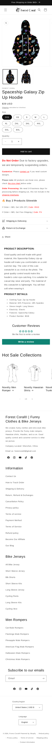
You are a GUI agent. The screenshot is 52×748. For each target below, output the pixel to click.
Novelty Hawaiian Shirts (33, 389)
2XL (17, 123)
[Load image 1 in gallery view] (10, 76)
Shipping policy (42, 738)
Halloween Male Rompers (18, 653)
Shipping (5, 107)
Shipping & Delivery (15, 489)
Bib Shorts (10, 577)
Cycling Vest (11, 609)
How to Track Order (15, 482)
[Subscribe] (43, 678)
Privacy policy (12, 508)
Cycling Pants (12, 596)
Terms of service (13, 514)
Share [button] (8, 237)
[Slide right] (32, 399)
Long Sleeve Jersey (15, 590)
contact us (24, 172)
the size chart (14, 183)
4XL (39, 123)
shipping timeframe (10, 195)
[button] (5, 10)
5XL (7, 130)
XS (17, 117)
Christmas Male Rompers (18, 659)
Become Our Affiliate (15, 539)
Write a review (26, 342)
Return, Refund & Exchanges (19, 495)
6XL (18, 130)
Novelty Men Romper (9, 389)
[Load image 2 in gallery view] (26, 76)
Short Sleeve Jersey (15, 571)
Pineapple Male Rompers (18, 640)
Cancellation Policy (15, 501)
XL (6, 123)
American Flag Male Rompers (20, 647)
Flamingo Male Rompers (17, 634)
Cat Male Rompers (14, 628)
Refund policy (12, 533)
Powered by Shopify (28, 733)
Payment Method (14, 520)
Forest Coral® (14, 733)
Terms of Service (14, 526)
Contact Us (11, 476)
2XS (7, 117)
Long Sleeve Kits (14, 602)
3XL (28, 123)
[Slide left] (20, 399)
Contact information (27, 742)
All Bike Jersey (13, 564)
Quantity (5, 136)
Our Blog (10, 545)
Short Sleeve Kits (14, 583)
